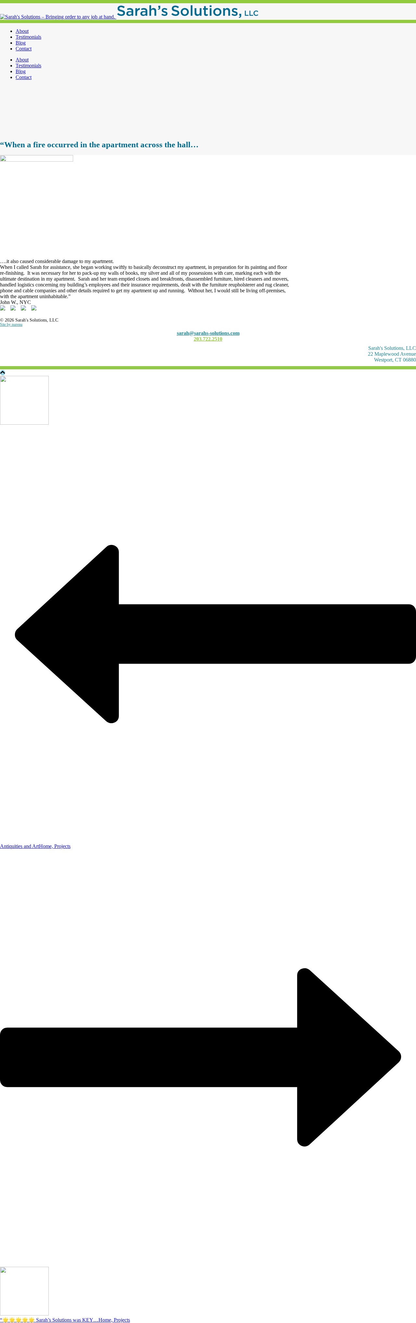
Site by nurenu (11, 324)
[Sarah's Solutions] (129, 17)
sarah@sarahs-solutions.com (208, 333)
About (22, 31)
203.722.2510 (208, 339)
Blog (21, 43)
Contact (24, 48)
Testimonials (28, 37)
